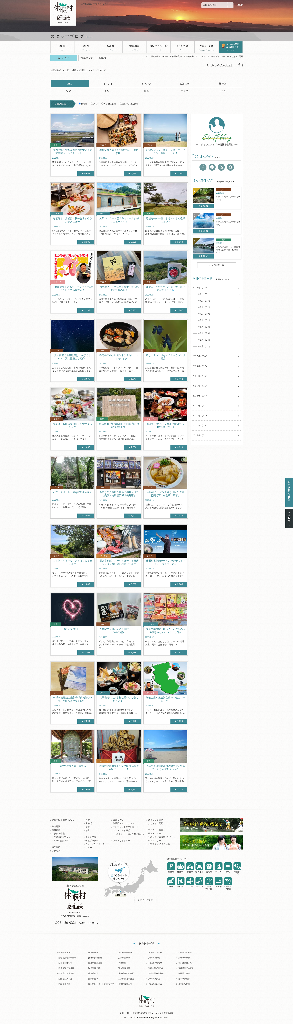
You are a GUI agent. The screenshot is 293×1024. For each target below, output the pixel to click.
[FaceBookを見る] (202, 167)
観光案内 (190, 56)
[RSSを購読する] (221, 167)
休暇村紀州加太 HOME (158, 56)
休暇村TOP (55, 70)
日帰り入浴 (177, 56)
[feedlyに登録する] (230, 167)
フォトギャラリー (217, 56)
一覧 (67, 70)
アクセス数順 (109, 104)
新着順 (84, 104)
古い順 (95, 104)
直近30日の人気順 (129, 104)
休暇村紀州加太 (79, 70)
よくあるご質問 (236, 56)
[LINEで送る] (212, 167)
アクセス (201, 56)
